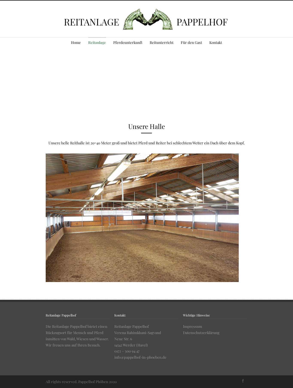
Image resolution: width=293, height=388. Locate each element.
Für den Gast (191, 42)
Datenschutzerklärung (201, 332)
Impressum (192, 326)
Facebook (243, 380)
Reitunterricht (162, 42)
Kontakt (215, 42)
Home (76, 42)
